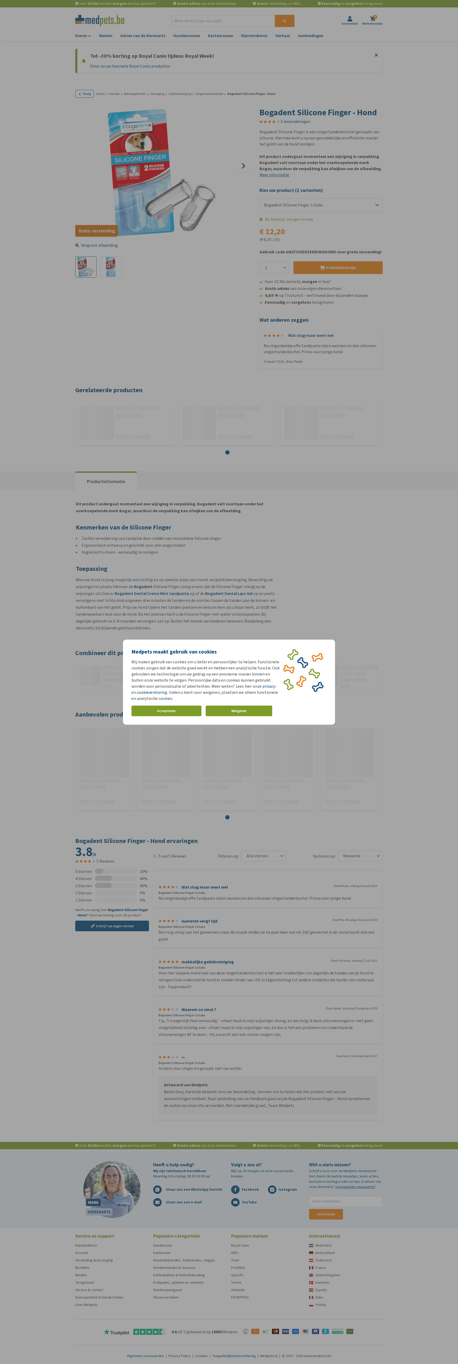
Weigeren (238, 710)
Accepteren (166, 710)
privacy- (269, 686)
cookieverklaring (152, 692)
